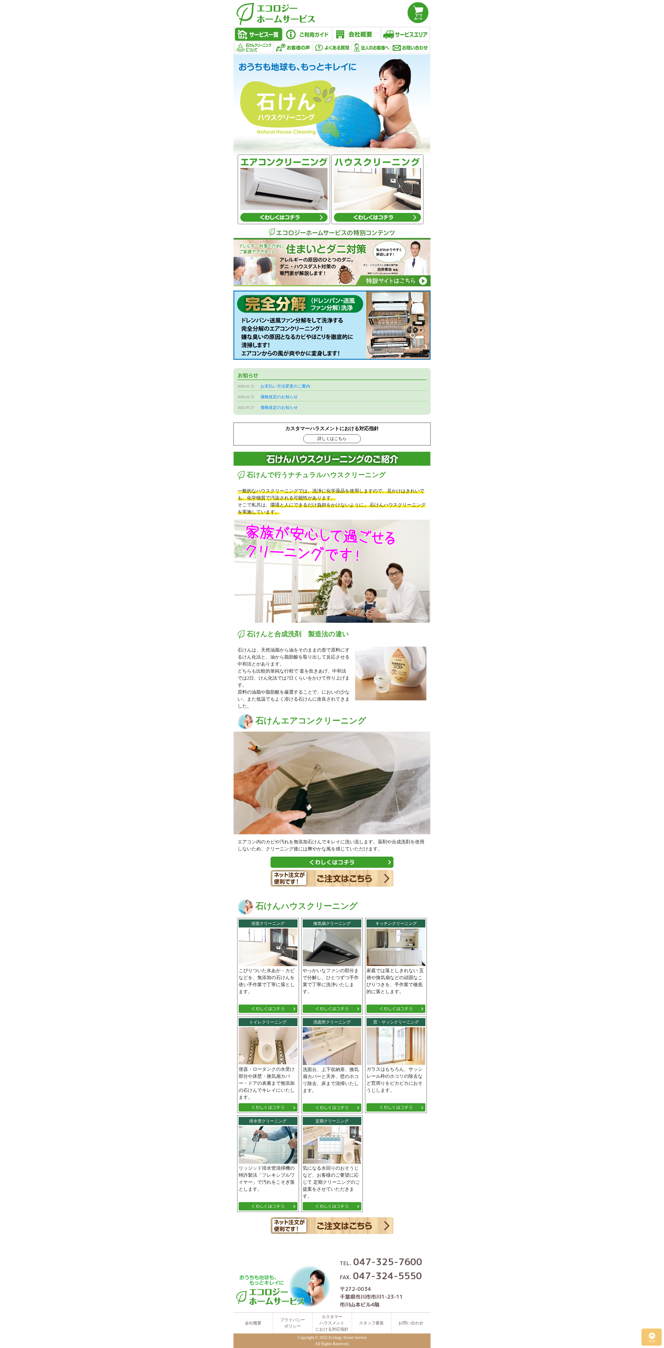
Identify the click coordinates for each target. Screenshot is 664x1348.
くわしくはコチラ (332, 862)
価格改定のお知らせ (279, 397)
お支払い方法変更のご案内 (285, 386)
